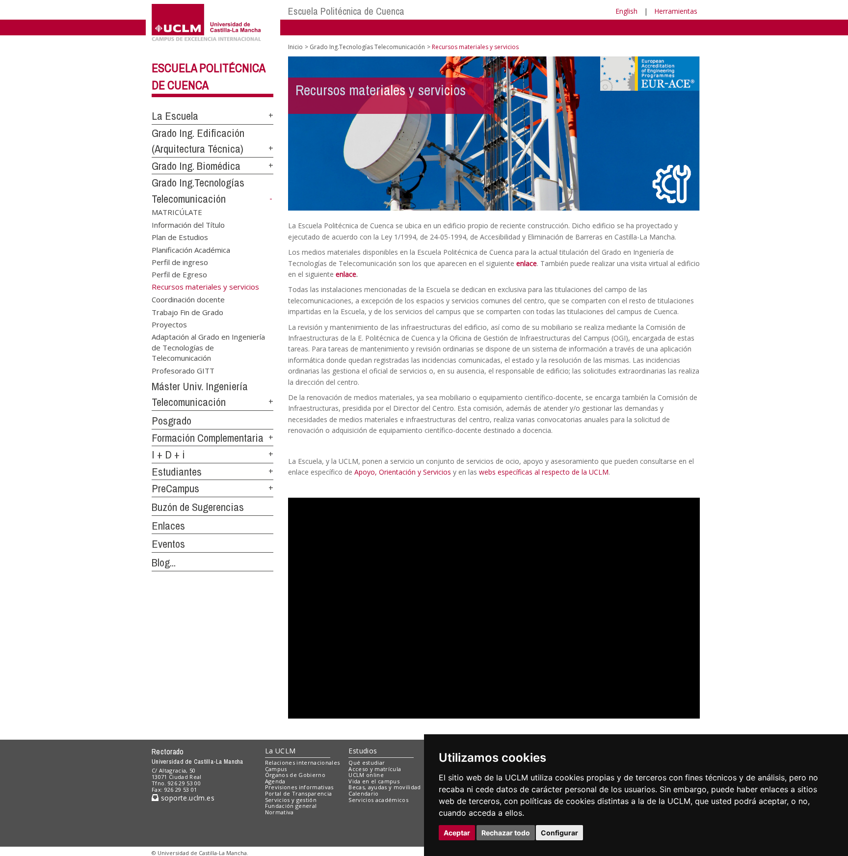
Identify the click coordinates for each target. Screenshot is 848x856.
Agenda (275, 781)
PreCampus (175, 488)
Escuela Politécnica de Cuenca (346, 11)
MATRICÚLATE (177, 212)
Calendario (363, 793)
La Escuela (175, 115)
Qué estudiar (366, 762)
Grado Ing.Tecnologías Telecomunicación (367, 47)
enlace (526, 263)
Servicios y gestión (291, 799)
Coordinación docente (188, 299)
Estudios (362, 750)
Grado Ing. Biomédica (196, 166)
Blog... (164, 562)
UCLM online (366, 774)
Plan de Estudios (180, 237)
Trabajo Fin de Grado (187, 312)
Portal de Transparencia (298, 793)
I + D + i (168, 454)
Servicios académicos (378, 799)
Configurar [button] (559, 833)
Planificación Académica (191, 249)
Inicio (295, 47)
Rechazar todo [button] (505, 833)
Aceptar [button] (457, 833)
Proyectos (169, 324)
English (626, 11)
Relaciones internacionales (302, 762)
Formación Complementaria (208, 437)
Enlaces (168, 525)
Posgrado (171, 420)
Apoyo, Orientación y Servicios (402, 472)
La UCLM (280, 750)
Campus (276, 769)
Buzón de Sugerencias (198, 507)
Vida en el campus (373, 781)
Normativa (279, 812)
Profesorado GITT (183, 370)
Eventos (168, 543)
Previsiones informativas (299, 787)
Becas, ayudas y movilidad (384, 787)
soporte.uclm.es (186, 797)
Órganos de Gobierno (295, 774)
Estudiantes (177, 471)
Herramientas (675, 11)
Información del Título (188, 224)
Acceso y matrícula (374, 769)
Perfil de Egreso (179, 274)
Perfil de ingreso (180, 262)
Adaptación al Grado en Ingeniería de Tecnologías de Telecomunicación (208, 347)
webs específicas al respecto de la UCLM (544, 472)
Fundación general (291, 805)
